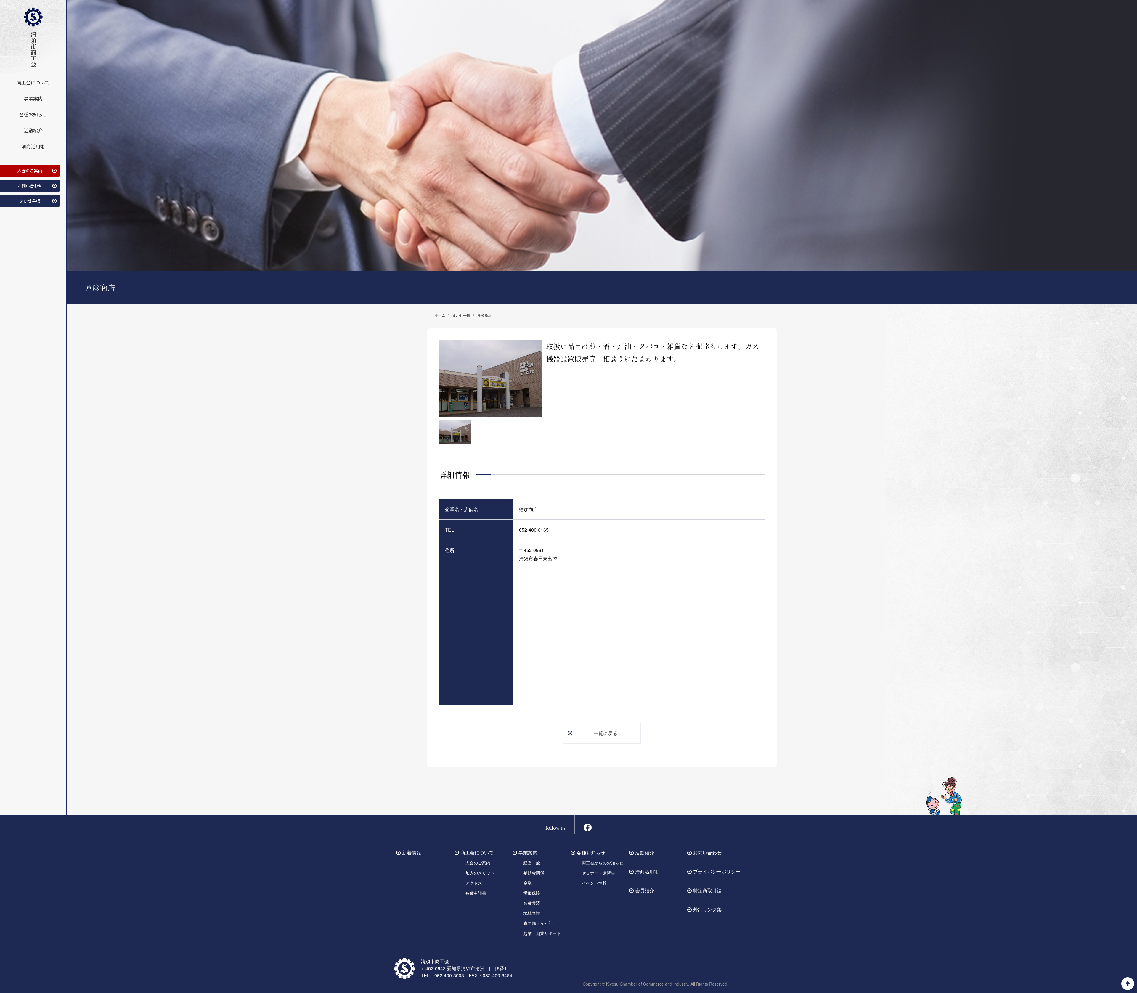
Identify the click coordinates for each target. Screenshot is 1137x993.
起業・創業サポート (542, 933)
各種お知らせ (33, 114)
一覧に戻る (605, 733)
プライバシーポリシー (717, 871)
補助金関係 (533, 873)
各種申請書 (475, 893)
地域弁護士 (533, 913)
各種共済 (531, 903)
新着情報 (411, 852)
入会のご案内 (29, 171)
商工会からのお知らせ (602, 863)
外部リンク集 (707, 909)
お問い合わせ (29, 186)
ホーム (440, 314)
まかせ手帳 (30, 201)
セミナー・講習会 (598, 873)
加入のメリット (479, 873)
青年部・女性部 (538, 923)
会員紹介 (644, 890)
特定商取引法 (707, 890)
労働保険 (531, 893)
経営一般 (531, 863)
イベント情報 (594, 883)
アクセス (473, 883)
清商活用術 (33, 146)
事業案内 (33, 98)
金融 (527, 883)
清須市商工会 (33, 49)
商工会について (33, 82)
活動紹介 (33, 130)
